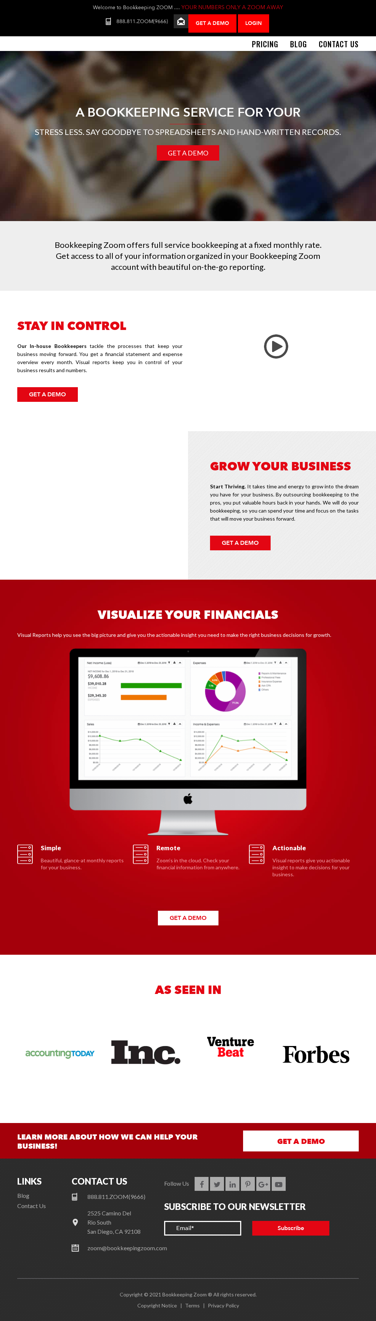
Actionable (289, 848)
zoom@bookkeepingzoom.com (127, 1247)
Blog (298, 43)
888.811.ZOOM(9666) (142, 21)
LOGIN (253, 23)
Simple (51, 848)
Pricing (265, 43)
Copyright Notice (157, 1305)
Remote (168, 848)
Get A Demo (212, 23)
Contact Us (339, 43)
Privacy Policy (223, 1305)
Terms (192, 1305)
